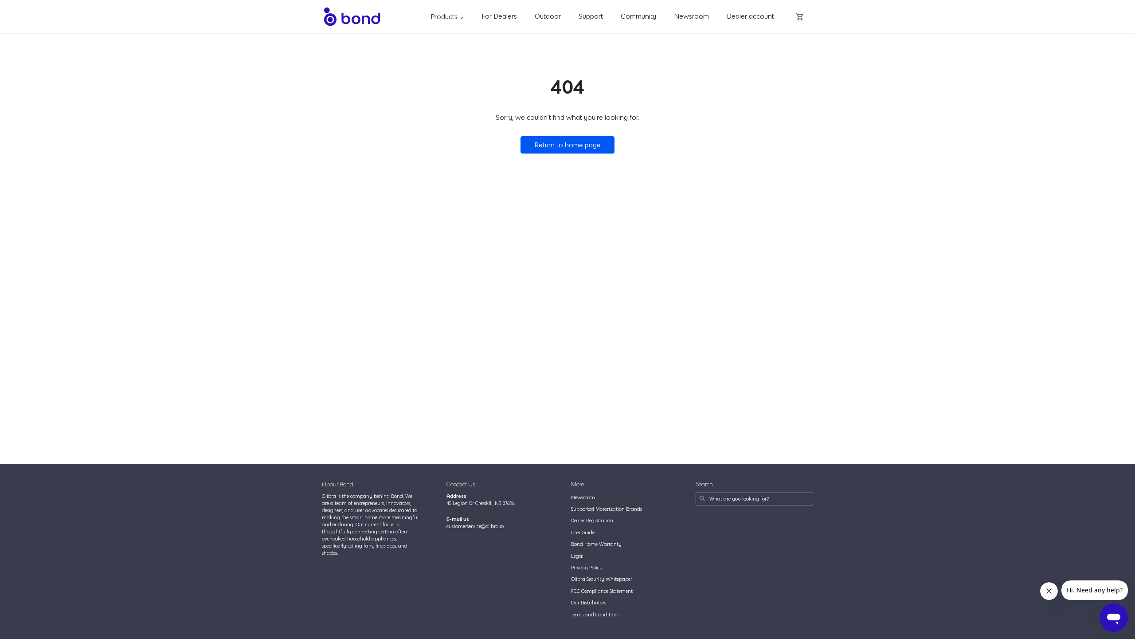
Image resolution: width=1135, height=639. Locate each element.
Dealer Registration (592, 520)
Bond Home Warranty (596, 544)
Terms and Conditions (595, 614)
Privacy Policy (587, 567)
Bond (352, 17)
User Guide (583, 532)
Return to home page (567, 145)
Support (591, 16)
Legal (577, 556)
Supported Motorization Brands (606, 509)
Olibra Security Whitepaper (601, 579)
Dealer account (750, 16)
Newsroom (691, 16)
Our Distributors (588, 602)
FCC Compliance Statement (602, 591)
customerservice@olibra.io (475, 526)
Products (448, 16)
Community (638, 16)
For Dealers (499, 16)
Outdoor (548, 16)
